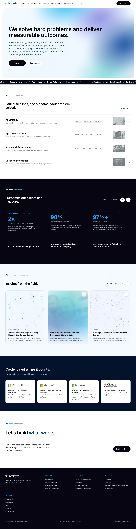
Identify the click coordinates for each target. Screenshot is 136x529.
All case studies (111, 199)
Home (23, 3)
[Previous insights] (122, 283)
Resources (68, 3)
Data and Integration (52, 488)
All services (125, 108)
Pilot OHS (108, 479)
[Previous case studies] (122, 200)
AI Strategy (49, 479)
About (78, 3)
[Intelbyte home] (11, 3)
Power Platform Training (83, 479)
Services (31, 3)
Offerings (43, 3)
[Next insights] (128, 283)
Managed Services (81, 485)
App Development (51, 482)
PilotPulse (108, 482)
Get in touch (123, 3)
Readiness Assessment (83, 488)
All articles (113, 283)
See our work (35, 63)
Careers (8, 508)
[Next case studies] (128, 200)
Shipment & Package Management (116, 485)
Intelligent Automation (52, 485)
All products (109, 488)
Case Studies (56, 3)
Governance (79, 482)
